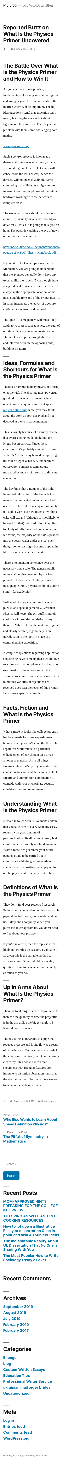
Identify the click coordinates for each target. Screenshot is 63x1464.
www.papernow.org (16, 146)
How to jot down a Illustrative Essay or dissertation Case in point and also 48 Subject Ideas (31, 1230)
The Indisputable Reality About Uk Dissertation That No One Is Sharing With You (30, 1245)
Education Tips (16, 1375)
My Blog (10, 5)
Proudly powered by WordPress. (30, 1455)
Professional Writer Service (27, 1381)
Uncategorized (49, 1101)
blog (7, 1363)
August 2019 (14, 1312)
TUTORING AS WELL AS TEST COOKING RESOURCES (29, 1218)
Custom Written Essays (24, 1369)
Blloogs (9, 1357)
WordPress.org (16, 1438)
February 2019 (16, 1324)
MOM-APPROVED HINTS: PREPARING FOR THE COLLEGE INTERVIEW (30, 1205)
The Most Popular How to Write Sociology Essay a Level (31, 1257)
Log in (8, 1420)
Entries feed (14, 1426)
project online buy (15, 410)
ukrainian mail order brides (27, 1387)
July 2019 (12, 1318)
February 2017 (16, 1330)
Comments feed (17, 1432)
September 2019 (18, 1306)
